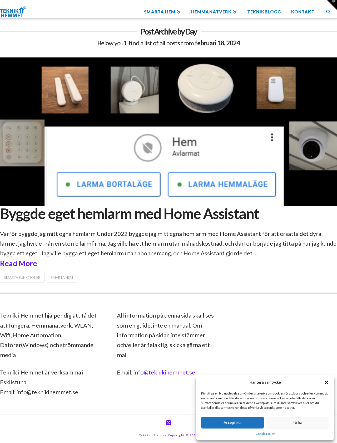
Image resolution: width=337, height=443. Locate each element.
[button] (326, 382)
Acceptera (232, 422)
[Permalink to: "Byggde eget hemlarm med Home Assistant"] (168, 131)
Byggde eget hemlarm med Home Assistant (129, 213)
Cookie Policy (265, 434)
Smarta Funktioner (22, 277)
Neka (297, 422)
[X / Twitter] (168, 423)
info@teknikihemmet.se (164, 372)
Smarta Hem (62, 277)
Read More (18, 263)
